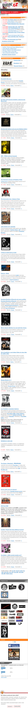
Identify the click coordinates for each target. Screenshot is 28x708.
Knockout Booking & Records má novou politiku (13, 299)
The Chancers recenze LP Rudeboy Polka (11, 179)
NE (1, 673)
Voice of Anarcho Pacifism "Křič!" (10, 52)
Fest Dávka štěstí (12, 19)
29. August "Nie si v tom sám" (10, 51)
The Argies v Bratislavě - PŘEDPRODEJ (11, 463)
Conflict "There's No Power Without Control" (13, 47)
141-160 (16, 572)
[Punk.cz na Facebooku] (14, 646)
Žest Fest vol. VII (12, 29)
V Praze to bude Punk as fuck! (8, 252)
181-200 (3, 573)
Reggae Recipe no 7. (6, 380)
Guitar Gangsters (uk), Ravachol (16, 23)
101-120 (6, 572)
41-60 (17, 570)
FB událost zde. (4, 469)
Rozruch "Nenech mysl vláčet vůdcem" (12, 49)
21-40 (13, 570)
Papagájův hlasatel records (16, 491)
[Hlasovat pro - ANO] (5, 668)
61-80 (21, 570)
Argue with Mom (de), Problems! (16, 36)
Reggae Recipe (11, 386)
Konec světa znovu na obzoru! (9, 489)
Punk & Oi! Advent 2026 (14, 35)
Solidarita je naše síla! (6, 441)
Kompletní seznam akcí (8, 41)
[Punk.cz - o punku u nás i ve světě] (10, 4)
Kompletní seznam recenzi (9, 54)
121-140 (11, 572)
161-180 (21, 572)
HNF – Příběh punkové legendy (9, 156)
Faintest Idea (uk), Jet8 (14, 26)
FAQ (15, 641)
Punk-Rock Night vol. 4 (13, 31)
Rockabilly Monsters (6, 78)
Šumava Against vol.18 (12, 22)
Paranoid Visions (18, 66)
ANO (2, 669)
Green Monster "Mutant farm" (10, 48)
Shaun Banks (11, 21)
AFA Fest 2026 (4, 506)
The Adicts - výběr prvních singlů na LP (11, 555)
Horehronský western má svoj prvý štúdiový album (14, 129)
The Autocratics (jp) (13, 39)
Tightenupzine (4, 181)
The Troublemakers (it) (14, 28)
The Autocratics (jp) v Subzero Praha (10, 199)
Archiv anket (4, 677)
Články (12, 85)
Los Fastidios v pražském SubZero (10, 408)
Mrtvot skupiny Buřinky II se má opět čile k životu (13, 327)
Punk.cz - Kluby (5, 273)
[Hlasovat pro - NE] (5, 672)
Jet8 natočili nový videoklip (8, 226)
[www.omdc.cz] (14, 659)
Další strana (9, 573)
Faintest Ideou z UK (15, 229)
